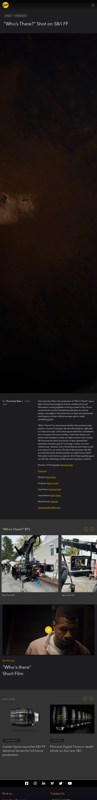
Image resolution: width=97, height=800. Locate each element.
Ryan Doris (51, 477)
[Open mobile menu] (92, 5)
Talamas (54, 501)
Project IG (42, 471)
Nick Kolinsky (67, 465)
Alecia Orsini (52, 483)
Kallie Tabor (55, 495)
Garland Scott (54, 489)
